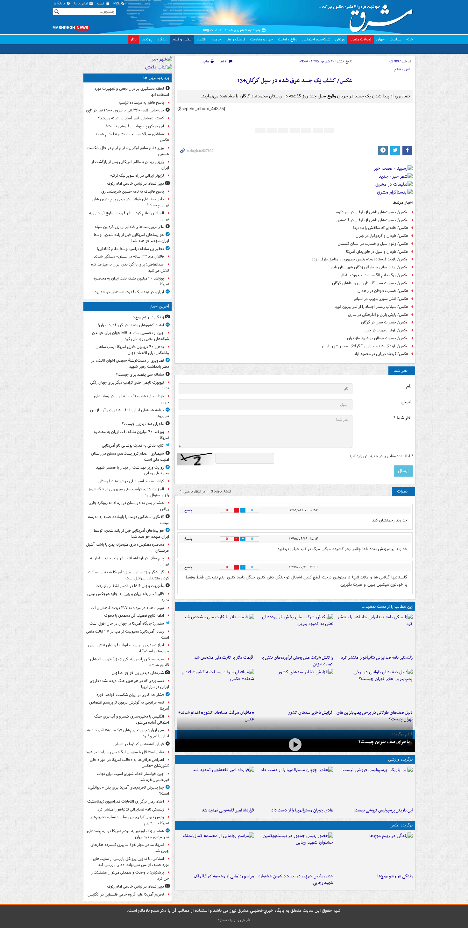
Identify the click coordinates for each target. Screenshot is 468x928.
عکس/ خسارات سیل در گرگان (384, 322)
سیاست (395, 39)
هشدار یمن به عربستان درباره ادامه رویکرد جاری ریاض (129, 506)
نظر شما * (402, 418)
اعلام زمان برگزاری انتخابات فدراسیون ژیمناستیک (125, 801)
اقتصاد (201, 39)
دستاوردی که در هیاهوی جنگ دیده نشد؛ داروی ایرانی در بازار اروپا (129, 684)
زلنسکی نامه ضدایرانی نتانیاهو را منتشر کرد (377, 657)
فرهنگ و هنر (235, 39)
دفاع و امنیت (287, 39)
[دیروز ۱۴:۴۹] (374, 688)
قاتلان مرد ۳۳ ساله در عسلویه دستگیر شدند (129, 256)
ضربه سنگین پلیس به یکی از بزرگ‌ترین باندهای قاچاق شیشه (129, 662)
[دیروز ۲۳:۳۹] (295, 744)
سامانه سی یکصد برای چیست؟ (140, 375)
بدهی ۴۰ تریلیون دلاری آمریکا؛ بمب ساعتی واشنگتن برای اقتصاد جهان (132, 350)
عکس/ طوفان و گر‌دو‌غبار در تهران (382, 236)
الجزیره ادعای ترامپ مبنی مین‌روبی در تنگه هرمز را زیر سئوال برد (128, 492)
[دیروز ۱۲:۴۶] (215, 786)
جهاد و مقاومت (261, 39)
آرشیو (101, 3)
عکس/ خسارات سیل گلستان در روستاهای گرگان (370, 283)
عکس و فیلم (182, 39)
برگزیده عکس (401, 825)
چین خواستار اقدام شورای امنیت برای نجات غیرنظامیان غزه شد (133, 777)
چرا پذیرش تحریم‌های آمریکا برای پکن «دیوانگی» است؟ (128, 790)
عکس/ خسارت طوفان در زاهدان (383, 291)
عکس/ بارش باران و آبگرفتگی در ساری (378, 315)
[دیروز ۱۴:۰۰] (215, 851)
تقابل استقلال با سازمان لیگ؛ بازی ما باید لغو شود (125, 752)
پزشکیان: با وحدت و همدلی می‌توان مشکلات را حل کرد (129, 875)
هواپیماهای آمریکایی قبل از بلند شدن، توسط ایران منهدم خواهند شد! (131, 238)
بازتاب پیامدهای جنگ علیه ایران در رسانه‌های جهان (131, 399)
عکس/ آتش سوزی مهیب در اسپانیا (380, 299)
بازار (134, 39)
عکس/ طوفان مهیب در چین (386, 330)
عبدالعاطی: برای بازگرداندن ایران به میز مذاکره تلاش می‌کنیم (130, 267)
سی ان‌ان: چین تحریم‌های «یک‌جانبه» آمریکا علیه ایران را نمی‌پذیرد (128, 733)
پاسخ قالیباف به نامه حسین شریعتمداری (132, 191)
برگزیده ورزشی (400, 759)
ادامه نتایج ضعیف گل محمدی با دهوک (134, 616)
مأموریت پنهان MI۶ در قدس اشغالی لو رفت (130, 586)
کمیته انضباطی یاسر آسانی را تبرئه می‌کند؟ (131, 118)
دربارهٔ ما (60, 3)
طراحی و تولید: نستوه (234, 920)
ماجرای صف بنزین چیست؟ (384, 742)
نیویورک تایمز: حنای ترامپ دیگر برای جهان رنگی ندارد (129, 385)
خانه (409, 39)
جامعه (216, 39)
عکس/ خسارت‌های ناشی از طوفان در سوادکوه (372, 212)
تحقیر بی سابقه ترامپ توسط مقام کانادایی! (130, 249)
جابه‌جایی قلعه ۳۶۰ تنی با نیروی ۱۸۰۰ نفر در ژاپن (125, 110)
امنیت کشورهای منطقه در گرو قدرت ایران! (131, 325)
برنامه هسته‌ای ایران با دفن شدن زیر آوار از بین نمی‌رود (129, 413)
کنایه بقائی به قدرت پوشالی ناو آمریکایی (133, 446)
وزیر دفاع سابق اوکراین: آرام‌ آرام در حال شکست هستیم (128, 151)
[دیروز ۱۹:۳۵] (374, 633)
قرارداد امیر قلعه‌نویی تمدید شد (228, 810)
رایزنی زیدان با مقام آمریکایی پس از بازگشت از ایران (130, 165)
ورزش (339, 39)
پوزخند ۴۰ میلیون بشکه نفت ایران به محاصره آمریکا (131, 281)
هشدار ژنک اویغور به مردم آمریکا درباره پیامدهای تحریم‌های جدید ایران (128, 834)
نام (408, 386)
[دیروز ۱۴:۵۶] (295, 786)
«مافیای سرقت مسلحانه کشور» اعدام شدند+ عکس (131, 137)
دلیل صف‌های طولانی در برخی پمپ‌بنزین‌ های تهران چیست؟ (130, 202)
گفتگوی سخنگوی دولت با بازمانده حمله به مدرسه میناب (128, 520)
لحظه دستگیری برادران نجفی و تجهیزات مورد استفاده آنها (132, 92)
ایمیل (406, 402)
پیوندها (147, 39)
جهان (380, 39)
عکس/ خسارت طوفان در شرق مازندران (377, 338)
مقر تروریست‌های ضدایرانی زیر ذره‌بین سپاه (129, 227)
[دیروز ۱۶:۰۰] (295, 851)
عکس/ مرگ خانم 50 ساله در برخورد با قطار (374, 275)
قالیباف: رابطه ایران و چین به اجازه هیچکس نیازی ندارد (128, 597)
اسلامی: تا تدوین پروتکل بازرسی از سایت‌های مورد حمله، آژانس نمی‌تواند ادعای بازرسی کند (131, 862)
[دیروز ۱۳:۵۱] (295, 688)
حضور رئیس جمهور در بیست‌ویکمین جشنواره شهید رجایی (296, 880)
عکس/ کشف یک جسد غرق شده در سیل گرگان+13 (294, 81)
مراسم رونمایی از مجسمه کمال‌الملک (224, 876)
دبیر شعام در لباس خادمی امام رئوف (135, 184)
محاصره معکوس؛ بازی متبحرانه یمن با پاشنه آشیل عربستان (127, 548)
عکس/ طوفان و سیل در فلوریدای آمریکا (377, 252)
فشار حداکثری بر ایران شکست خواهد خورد (130, 695)
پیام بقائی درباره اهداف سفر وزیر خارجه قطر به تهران (129, 561)
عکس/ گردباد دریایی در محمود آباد (381, 354)
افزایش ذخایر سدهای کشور (310, 712)
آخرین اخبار (159, 306)
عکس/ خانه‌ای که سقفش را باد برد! (380, 228)
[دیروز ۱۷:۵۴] (295, 633)
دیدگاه (162, 39)
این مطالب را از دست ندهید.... (386, 606)
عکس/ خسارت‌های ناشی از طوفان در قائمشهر (372, 220)
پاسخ (188, 510)
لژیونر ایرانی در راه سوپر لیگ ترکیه (137, 176)
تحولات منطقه (360, 39)
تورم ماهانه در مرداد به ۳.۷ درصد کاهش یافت (127, 608)
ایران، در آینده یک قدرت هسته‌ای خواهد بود (129, 292)
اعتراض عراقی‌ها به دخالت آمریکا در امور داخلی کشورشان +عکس (129, 763)
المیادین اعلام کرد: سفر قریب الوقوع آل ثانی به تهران (129, 216)
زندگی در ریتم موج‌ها (395, 876)
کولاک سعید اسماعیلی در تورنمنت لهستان (131, 481)
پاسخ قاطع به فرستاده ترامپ (141, 103)
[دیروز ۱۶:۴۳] (215, 633)
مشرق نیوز (367, 16)
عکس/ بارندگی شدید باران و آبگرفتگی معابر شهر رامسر (364, 346)
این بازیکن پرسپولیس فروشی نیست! (383, 810)
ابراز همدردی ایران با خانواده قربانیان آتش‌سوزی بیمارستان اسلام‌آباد (128, 648)
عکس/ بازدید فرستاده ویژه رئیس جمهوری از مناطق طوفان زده (360, 259)
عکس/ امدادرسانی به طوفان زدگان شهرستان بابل (369, 267)
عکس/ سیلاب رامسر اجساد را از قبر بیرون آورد (371, 307)
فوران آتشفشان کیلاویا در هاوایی (138, 744)
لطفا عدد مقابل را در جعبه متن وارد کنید (381, 456)
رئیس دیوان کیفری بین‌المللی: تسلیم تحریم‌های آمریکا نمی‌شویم (129, 820)
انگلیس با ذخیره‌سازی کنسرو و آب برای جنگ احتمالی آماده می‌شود (131, 719)
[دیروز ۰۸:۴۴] (215, 688)
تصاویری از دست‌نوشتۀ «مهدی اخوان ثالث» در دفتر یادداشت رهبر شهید (130, 364)
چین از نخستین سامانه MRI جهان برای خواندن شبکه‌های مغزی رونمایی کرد (130, 336)
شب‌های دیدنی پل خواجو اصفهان (138, 673)
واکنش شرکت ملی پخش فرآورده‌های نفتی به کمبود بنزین (297, 661)
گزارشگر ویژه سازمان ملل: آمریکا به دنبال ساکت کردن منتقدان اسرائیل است (128, 575)
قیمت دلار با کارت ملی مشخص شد (224, 657)
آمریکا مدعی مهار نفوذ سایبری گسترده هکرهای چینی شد (129, 848)
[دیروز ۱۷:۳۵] (374, 786)
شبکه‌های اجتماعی (316, 39)
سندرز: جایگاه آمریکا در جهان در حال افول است (126, 623)
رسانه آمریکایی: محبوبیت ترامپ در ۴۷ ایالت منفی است (127, 634)
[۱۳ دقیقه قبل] (374, 851)
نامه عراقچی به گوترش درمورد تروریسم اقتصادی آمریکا (129, 705)
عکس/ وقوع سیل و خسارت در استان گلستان (373, 244)
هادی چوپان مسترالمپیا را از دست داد (302, 810)
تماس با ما (81, 3)
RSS (116, 3)
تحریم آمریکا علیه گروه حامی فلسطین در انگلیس (126, 894)
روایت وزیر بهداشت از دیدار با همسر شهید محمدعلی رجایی (132, 470)
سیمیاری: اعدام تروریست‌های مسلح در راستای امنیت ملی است (130, 456)
